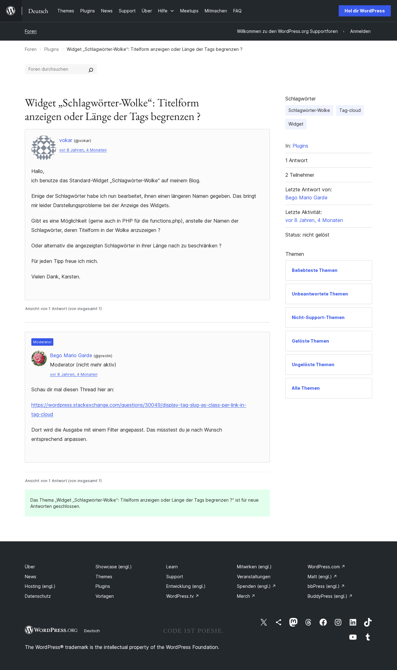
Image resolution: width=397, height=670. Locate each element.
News (30, 576)
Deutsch (92, 630)
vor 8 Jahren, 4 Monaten (83, 150)
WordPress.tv (182, 596)
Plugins (51, 49)
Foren (31, 31)
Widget (295, 123)
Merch (246, 596)
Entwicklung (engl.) (186, 586)
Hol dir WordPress (365, 10)
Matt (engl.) (322, 576)
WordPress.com (326, 566)
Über (30, 566)
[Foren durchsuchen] (91, 69)
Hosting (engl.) (40, 586)
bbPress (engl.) (326, 586)
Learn (172, 566)
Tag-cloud (350, 110)
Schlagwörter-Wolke (309, 110)
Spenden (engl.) (256, 586)
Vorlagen (105, 596)
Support (174, 576)
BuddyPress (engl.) (330, 596)
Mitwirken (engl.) (254, 566)
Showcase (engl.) (114, 566)
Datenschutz (38, 596)
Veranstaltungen (253, 576)
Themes (104, 576)
